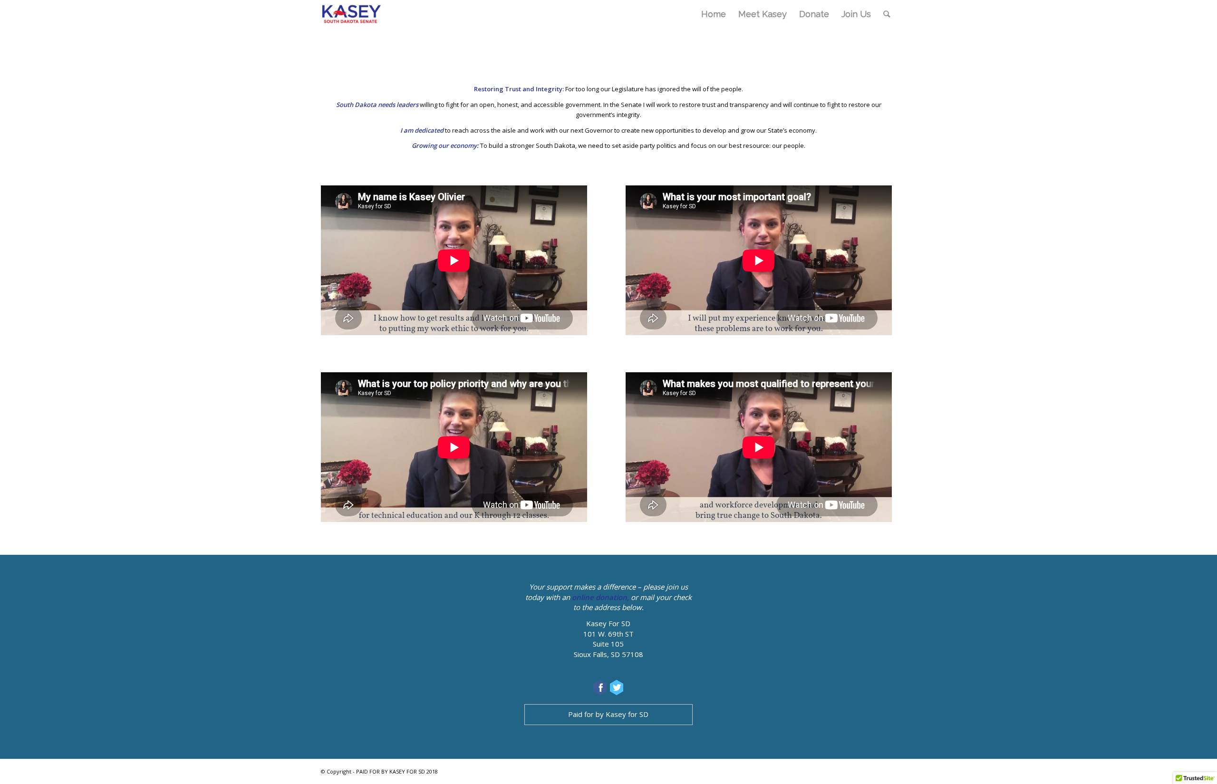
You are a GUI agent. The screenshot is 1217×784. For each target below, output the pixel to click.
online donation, (600, 597)
